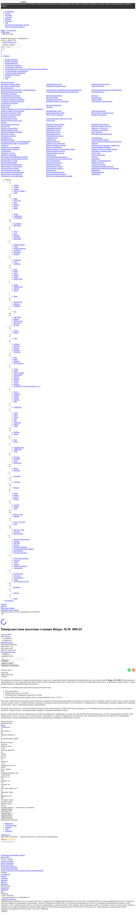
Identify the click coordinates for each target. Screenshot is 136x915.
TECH (16, 392)
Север (16, 562)
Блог (2, 891)
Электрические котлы (54, 84)
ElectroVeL (17, 239)
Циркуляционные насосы (10, 124)
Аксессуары (50, 120)
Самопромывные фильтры (101, 147)
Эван (15, 599)
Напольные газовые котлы (10, 84)
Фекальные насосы (53, 134)
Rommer (16, 361)
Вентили (94, 96)
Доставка (8, 15)
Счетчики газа (6, 138)
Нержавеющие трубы (54, 111)
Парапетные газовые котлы (56, 86)
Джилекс (17, 482)
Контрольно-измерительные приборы (105, 168)
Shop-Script (5, 888)
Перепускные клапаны (54, 166)
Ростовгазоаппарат (20, 547)
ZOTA (16, 442)
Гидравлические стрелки (10, 168)
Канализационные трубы (55, 113)
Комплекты (95, 159)
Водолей (17, 470)
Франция (17, 587)
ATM (15, 193)
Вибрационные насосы (99, 124)
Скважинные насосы (53, 128)
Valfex (16, 413)
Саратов (17, 560)
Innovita (16, 289)
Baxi (15, 202)
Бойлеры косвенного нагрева (11, 92)
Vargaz (16, 417)
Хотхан (16, 593)
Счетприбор (18, 568)
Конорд (16, 499)
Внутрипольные (52, 97)
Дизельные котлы (97, 86)
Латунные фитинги (98, 111)
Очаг (15, 524)
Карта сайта (5, 857)
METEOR (17, 317)
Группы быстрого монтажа (10, 170)
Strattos (16, 382)
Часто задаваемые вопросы (15, 27)
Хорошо (4, 911)
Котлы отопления (11, 61)
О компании (9, 11)
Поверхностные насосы (54, 136)
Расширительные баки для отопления (14, 143)
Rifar (15, 357)
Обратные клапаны (53, 164)
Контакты (8, 21)
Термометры (96, 174)
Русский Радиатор (20, 553)
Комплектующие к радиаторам (57, 101)
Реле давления (96, 132)
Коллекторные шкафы (9, 163)
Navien (16, 331)
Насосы (8, 77)
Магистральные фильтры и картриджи (105, 145)
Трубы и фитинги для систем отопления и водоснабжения (26, 69)
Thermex (17, 400)
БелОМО (17, 459)
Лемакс (16, 507)
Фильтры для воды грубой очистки (104, 149)
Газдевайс (17, 476)
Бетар (16, 461)
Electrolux (17, 237)
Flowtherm (17, 252)
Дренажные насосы (53, 130)
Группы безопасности (54, 163)
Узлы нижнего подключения (101, 101)
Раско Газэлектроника (22, 539)
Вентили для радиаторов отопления (59, 176)
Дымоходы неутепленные (10, 147)
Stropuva (17, 384)
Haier (15, 269)
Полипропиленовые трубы (10, 115)
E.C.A (16, 231)
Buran (16, 208)
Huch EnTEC (18, 279)
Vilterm (16, 424)
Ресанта (16, 541)
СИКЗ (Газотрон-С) (21, 566)
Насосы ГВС (5, 126)
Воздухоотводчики (53, 161)
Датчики (49, 107)
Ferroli (16, 246)
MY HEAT (17, 323)
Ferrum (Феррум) (20, 248)
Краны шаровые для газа (55, 153)
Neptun (16, 333)
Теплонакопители (97, 92)
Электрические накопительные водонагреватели (64, 90)
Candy (16, 214)
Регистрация (11, 30)
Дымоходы (5, 145)
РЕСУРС (17, 543)
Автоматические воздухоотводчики (59, 159)
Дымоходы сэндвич (8, 153)
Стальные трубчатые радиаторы (12, 101)
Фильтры (94, 143)
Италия (16, 488)
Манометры (95, 170)
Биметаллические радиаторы (11, 97)
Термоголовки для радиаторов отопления (106, 141)
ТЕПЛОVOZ (18, 574)
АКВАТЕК (18, 449)
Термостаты (5, 107)
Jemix (16, 296)
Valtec (16, 415)
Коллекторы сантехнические (11, 164)
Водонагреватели (11, 63)
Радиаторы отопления (13, 65)
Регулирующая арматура (55, 172)
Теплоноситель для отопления (12, 176)
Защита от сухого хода (99, 128)
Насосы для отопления (9, 128)
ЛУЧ (15, 509)
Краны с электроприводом (101, 161)
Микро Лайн (18, 514)
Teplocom (17, 394)
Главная (4, 604)
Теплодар (17, 576)
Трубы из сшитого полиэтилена (12, 111)
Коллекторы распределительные (12, 172)
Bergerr (16, 204)
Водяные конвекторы (54, 96)
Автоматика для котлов (13, 67)
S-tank (16, 369)
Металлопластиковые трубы (11, 113)
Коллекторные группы (9, 118)
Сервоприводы (96, 138)
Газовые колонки (11, 59)
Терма (16, 579)
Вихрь (16, 468)
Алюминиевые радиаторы (10, 96)
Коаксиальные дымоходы (10, 149)
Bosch (16, 206)
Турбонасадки (6, 151)
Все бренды (9, 600)
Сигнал (16, 564)
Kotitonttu (17, 306)
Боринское (17, 463)
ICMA (16, 285)
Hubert (16, 277)
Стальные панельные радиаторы (12, 99)
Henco (16, 273)
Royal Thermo (18, 363)
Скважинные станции (54, 126)
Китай (16, 497)
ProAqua (17, 346)
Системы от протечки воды (101, 151)
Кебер (16, 493)
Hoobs (16, 275)
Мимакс (16, 516)
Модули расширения (53, 105)
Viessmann (17, 423)
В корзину (5, 660)
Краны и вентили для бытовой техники (60, 149)
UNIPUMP (17, 407)
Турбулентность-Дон (21, 581)
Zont (15, 440)
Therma (16, 398)
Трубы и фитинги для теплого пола (59, 118)
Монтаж (8, 19)
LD (15, 312)
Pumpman (17, 352)
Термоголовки (96, 99)
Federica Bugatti (19, 245)
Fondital (16, 254)
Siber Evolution (19, 373)
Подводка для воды (98, 164)
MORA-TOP (18, 321)
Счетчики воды (51, 138)
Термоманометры (97, 172)
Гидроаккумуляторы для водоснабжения (15, 141)
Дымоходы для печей (8, 155)
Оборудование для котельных (11, 166)
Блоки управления (98, 155)
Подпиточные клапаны (54, 168)
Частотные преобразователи (101, 134)
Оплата (7, 13)
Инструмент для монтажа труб (102, 113)
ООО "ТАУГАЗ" (20, 522)
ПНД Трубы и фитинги (54, 115)
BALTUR (17, 201)
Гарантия (8, 17)
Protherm (17, 350)
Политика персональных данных (17, 25)
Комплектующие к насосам (101, 126)
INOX (16, 290)
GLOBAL (17, 264)
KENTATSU (18, 302)
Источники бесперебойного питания (14, 157)
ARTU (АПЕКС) (20, 191)
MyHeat (16, 325)
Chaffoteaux (18, 216)
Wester (16, 434)
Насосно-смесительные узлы (11, 120)
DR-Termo (17, 225)
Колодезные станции (8, 136)
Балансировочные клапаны (56, 145)
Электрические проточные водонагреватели (62, 92)
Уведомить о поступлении (10, 665)
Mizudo (16, 319)
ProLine (16, 348)
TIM (15, 401)
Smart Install (18, 375)
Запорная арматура (53, 141)
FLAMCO (17, 250)
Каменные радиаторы (54, 99)
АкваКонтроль (19, 447)
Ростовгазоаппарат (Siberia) (23, 549)
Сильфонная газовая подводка (102, 166)
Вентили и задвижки (53, 147)
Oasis (15, 338)
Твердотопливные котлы (100, 84)
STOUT (16, 380)
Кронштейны (96, 97)
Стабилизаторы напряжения (15, 73)
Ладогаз (16, 505)
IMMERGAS (18, 287)
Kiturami (17, 304)
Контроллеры (6, 105)
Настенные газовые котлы (10, 86)
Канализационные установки (11, 132)
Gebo (15, 262)
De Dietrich (17, 224)
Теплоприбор (18, 578)
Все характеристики (8, 652)
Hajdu (16, 271)
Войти (3, 30)
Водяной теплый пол (12, 75)
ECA (15, 233)
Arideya (16, 187)
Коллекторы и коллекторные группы (14, 159)
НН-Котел (4, 890)
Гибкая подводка (97, 163)
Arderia (16, 185)
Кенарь (16, 495)
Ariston (16, 189)
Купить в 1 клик (7, 663)
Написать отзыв (6, 642)
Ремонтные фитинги (98, 115)
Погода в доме (19, 530)
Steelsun (16, 379)
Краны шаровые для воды (55, 151)
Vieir (15, 421)
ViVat (15, 426)
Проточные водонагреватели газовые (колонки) (18, 90)
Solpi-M (16, 377)
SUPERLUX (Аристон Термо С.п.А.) (27, 386)
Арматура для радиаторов (55, 143)
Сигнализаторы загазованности (16, 71)
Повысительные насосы (9, 130)
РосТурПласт (18, 551)
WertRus (16, 432)
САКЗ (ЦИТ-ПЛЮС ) (21, 558)
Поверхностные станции (55, 124)
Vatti (15, 419)
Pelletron (17, 344)
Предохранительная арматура (11, 174)
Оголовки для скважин (99, 130)
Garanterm (17, 260)
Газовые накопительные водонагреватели (106, 90)
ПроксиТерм (18, 534)
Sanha (16, 371)
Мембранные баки (7, 140)
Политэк (17, 532)
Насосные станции (8, 134)
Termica (16, 396)
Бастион (17, 457)
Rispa (15, 359)
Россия (16, 545)
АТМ (15, 451)
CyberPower (18, 218)
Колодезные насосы (53, 132)
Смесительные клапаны (100, 140)
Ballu (15, 199)
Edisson (16, 235)
